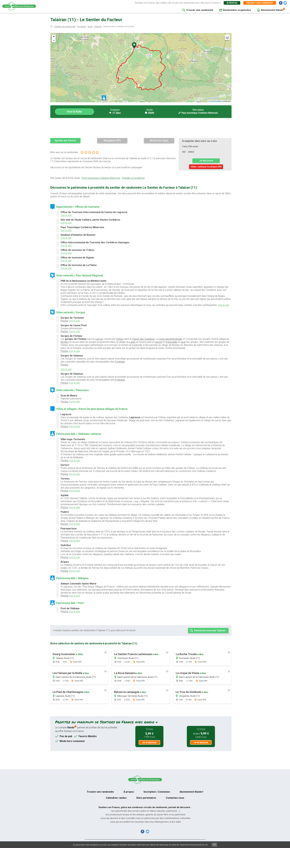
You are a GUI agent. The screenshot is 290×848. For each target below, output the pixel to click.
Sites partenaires (146, 797)
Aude (90, 26)
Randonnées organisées (237, 10)
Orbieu (120, 339)
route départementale (170, 339)
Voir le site (66, 215)
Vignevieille (171, 342)
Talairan (98, 26)
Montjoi (64, 342)
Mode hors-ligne (159, 140)
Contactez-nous (175, 797)
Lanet (132, 342)
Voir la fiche (74, 111)
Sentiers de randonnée (64, 26)
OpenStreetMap (216, 101)
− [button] (54, 40)
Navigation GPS (112, 140)
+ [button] (54, 36)
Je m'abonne (149, 742)
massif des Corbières (143, 339)
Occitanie (81, 26)
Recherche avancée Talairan (210, 630)
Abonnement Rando (272, 10)
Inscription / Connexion (157, 791)
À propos (232, 3)
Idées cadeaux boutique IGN (206, 166)
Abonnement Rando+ (191, 791)
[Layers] (227, 37)
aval (183, 342)
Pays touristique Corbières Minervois (200, 113)
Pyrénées (120, 361)
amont (158, 342)
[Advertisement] (141, 128)
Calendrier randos (116, 797)
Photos (64, 320)
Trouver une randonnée (199, 10)
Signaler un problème (133, 178)
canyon (99, 339)
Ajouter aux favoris (65, 140)
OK (214, 844)
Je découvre (206, 160)
